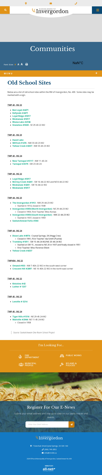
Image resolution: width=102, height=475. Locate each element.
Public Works (74, 355)
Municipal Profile (30, 364)
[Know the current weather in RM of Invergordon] (81, 63)
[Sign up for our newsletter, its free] (72, 424)
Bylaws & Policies (71, 364)
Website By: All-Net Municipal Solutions (49, 470)
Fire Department (32, 356)
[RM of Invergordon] (41, 10)
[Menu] (97, 10)
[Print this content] (26, 64)
